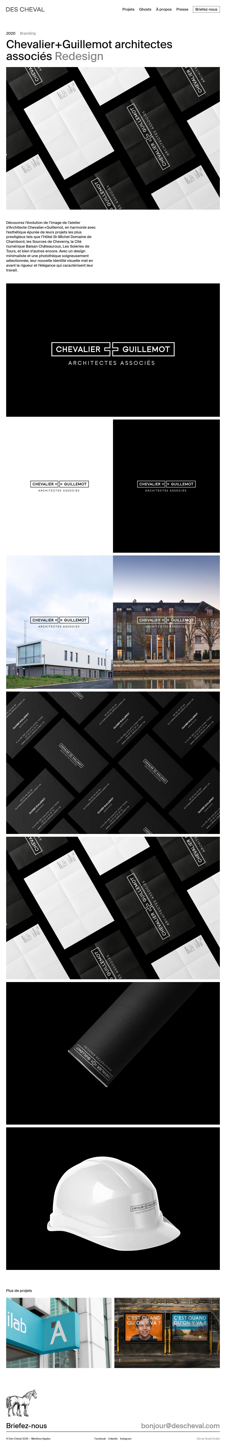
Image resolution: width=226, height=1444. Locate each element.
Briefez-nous (206, 9)
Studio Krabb (212, 1438)
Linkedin (113, 1438)
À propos (164, 9)
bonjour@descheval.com (180, 1426)
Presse (182, 9)
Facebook (100, 1438)
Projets (128, 9)
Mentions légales (40, 1438)
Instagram (125, 1438)
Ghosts (145, 9)
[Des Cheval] (25, 9)
